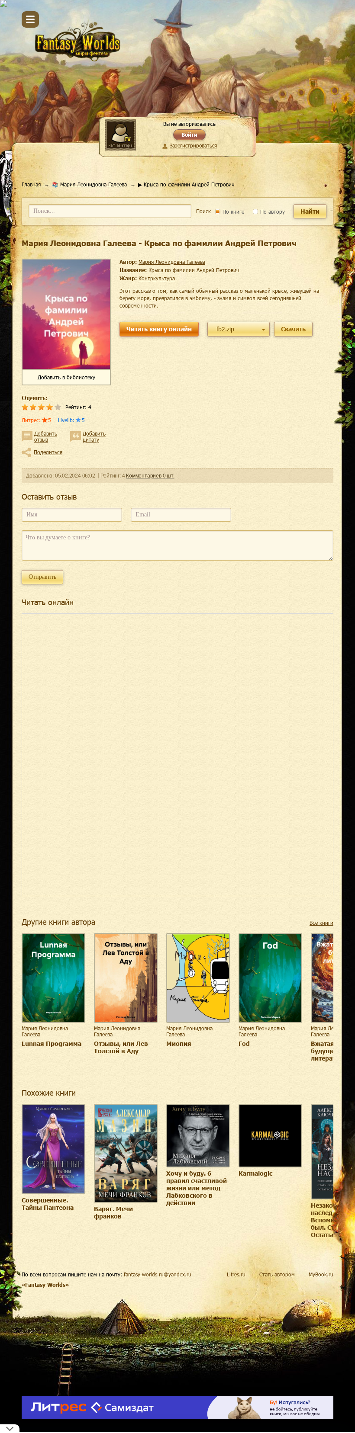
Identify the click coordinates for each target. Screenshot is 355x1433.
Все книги (321, 923)
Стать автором (277, 1274)
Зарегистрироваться (193, 145)
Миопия (178, 1043)
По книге (232, 211)
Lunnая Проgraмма (51, 1043)
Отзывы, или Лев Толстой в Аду (121, 1047)
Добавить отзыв (45, 436)
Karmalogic (255, 1173)
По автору (271, 211)
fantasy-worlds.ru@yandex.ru (157, 1274)
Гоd (244, 1043)
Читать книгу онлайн (159, 329)
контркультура (157, 278)
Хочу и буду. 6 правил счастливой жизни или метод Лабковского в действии (196, 1188)
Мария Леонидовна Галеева (93, 184)
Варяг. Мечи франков (113, 1212)
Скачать (293, 329)
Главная (31, 184)
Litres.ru (236, 1274)
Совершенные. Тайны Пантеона (48, 1203)
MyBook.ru (321, 1274)
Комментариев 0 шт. (150, 476)
